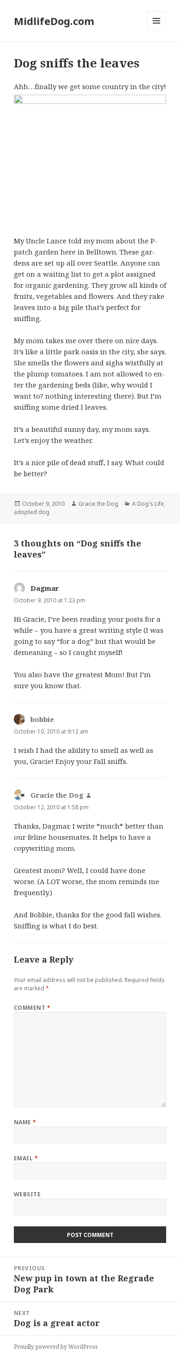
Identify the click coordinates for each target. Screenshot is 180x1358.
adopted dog (31, 512)
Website (27, 1194)
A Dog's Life (148, 504)
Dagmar (44, 588)
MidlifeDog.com (54, 21)
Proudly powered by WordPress (56, 1347)
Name (25, 1122)
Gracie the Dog (98, 504)
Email (26, 1158)
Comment (32, 1008)
